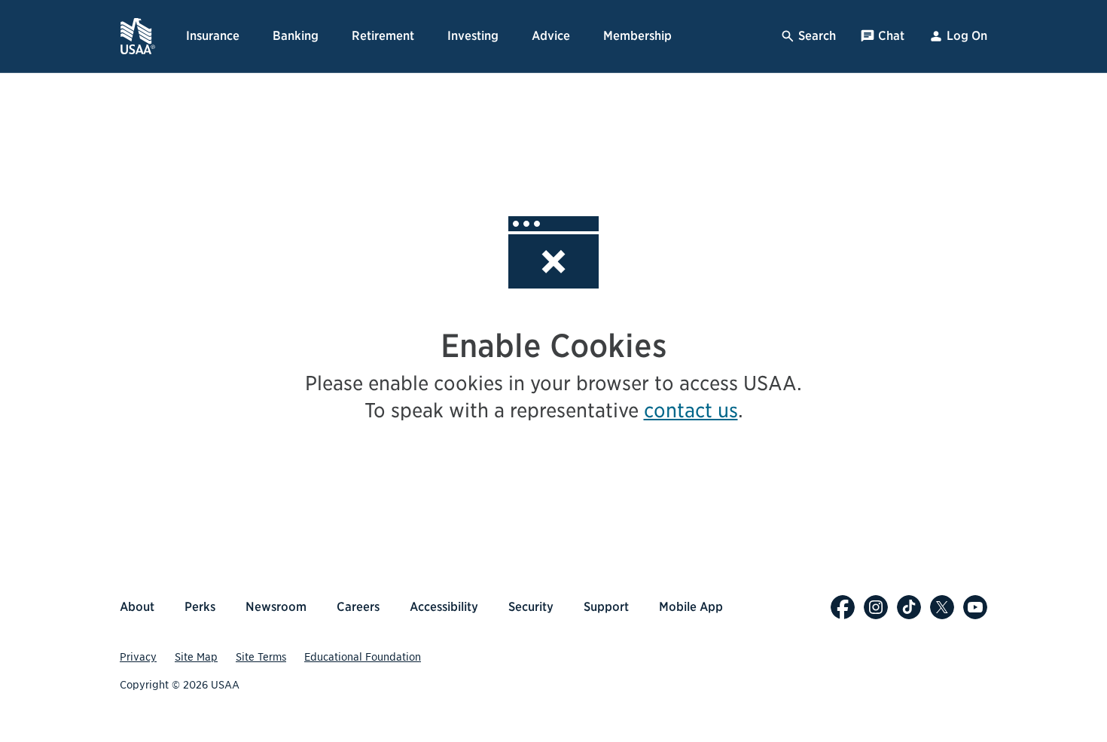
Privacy (138, 657)
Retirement (383, 36)
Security (531, 607)
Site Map (196, 657)
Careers (358, 607)
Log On (967, 36)
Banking (296, 36)
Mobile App (691, 607)
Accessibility (444, 607)
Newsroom (275, 607)
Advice (551, 36)
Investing (473, 36)
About (137, 607)
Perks (199, 607)
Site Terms (261, 657)
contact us (691, 410)
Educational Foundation (362, 657)
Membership (637, 36)
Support (606, 607)
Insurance (212, 36)
